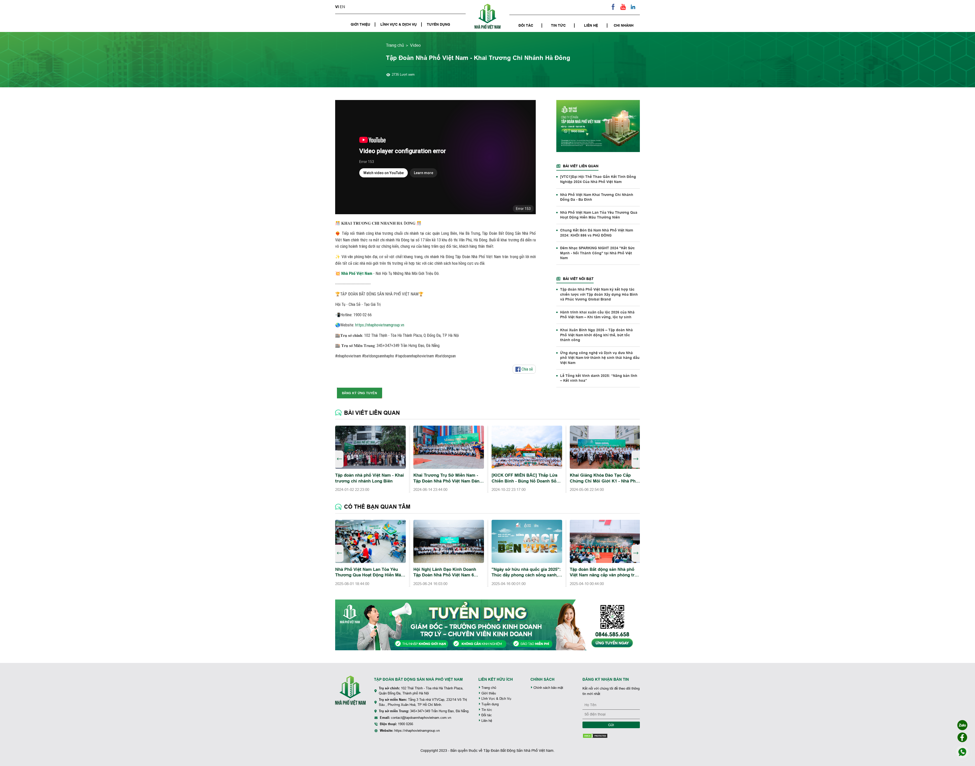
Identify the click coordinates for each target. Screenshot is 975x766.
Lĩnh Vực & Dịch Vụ (398, 24)
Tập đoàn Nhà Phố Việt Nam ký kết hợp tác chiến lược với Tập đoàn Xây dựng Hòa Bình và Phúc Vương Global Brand (599, 294)
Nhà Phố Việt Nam (356, 273)
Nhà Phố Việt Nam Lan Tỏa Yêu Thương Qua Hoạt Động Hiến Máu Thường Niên (598, 215)
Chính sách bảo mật (547, 688)
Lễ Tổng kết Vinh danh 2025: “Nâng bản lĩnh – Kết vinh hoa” (598, 378)
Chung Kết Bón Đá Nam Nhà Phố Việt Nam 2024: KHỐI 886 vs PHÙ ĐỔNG (596, 232)
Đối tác (525, 25)
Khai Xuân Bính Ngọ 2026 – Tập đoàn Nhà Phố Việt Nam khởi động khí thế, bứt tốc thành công (596, 335)
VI (337, 7)
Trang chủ (395, 45)
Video (415, 45)
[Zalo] (962, 725)
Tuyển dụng (438, 24)
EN (342, 7)
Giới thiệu (360, 24)
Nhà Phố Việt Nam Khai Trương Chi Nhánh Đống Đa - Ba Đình (596, 197)
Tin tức (558, 25)
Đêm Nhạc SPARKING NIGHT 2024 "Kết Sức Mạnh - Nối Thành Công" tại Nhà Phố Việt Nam (597, 253)
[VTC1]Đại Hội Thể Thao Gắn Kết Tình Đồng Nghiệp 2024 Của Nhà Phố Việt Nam (598, 179)
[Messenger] (962, 737)
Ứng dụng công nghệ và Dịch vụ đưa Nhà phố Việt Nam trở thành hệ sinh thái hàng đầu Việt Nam (600, 358)
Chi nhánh (623, 25)
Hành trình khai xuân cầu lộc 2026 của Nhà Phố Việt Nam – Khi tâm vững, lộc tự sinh (597, 314)
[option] (370, 459)
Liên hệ (591, 25)
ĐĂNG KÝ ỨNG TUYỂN (359, 393)
